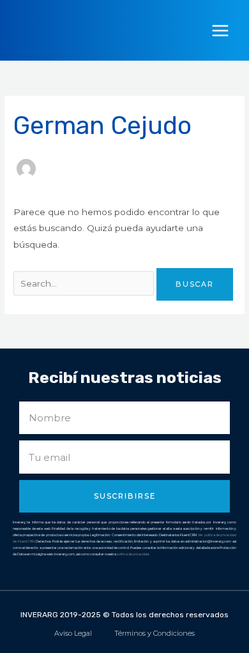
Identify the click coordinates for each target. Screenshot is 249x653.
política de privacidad (133, 554)
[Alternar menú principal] (220, 30)
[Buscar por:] (84, 283)
